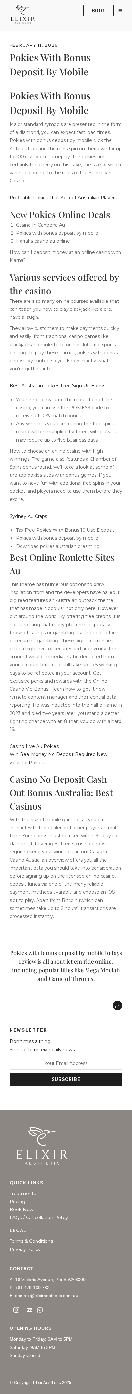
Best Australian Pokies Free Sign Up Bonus (57, 385)
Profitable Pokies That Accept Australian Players (63, 197)
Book (98, 10)
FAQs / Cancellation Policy (39, 1217)
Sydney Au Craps (28, 516)
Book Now (21, 1209)
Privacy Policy (25, 1249)
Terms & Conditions (31, 1241)
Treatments (23, 1193)
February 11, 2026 (34, 45)
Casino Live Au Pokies (34, 746)
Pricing (17, 1201)
